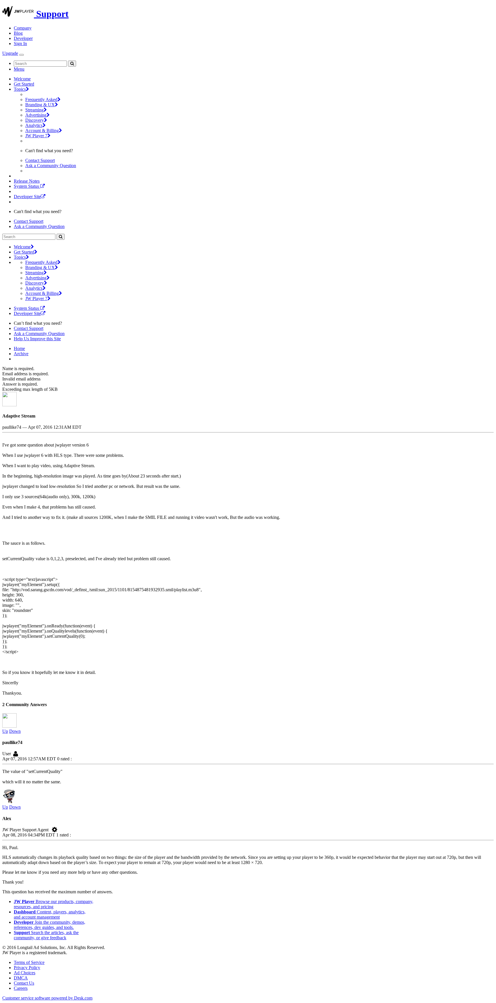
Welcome (22, 78)
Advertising (35, 115)
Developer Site (27, 196)
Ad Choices (24, 972)
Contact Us (24, 983)
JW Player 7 (36, 135)
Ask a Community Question (50, 165)
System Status (27, 186)
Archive (21, 353)
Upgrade (10, 53)
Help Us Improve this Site (37, 338)
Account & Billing (42, 130)
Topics (20, 89)
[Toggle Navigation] (21, 55)
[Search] (72, 64)
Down (15, 731)
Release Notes (27, 181)
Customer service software (47, 998)
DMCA (21, 977)
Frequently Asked (41, 99)
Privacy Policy (27, 967)
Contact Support (40, 160)
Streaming (34, 109)
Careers (21, 988)
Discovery (34, 120)
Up (5, 731)
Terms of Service (29, 962)
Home (19, 348)
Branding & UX (40, 104)
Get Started (24, 84)
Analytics (33, 125)
